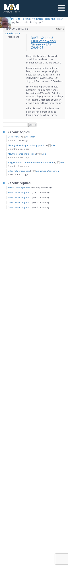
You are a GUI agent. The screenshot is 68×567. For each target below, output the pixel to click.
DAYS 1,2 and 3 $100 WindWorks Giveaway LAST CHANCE (43, 42)
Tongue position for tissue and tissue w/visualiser (31, 162)
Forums (26, 18)
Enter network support (19, 170)
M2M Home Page (11, 18)
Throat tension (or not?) (19, 187)
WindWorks (37, 18)
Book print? (13, 136)
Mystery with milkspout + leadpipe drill (26, 145)
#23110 (60, 28)
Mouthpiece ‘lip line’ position (22, 153)
